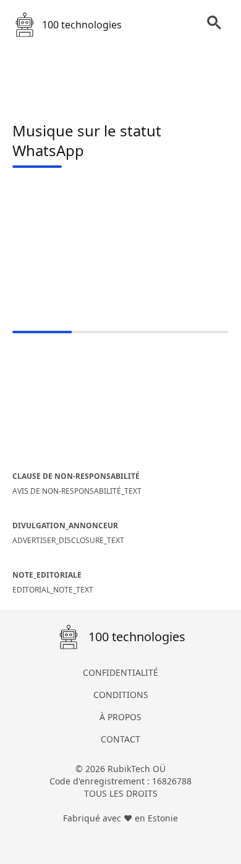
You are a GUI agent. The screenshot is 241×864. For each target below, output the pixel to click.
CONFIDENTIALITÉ (120, 672)
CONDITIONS (120, 694)
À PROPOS (120, 717)
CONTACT (120, 739)
